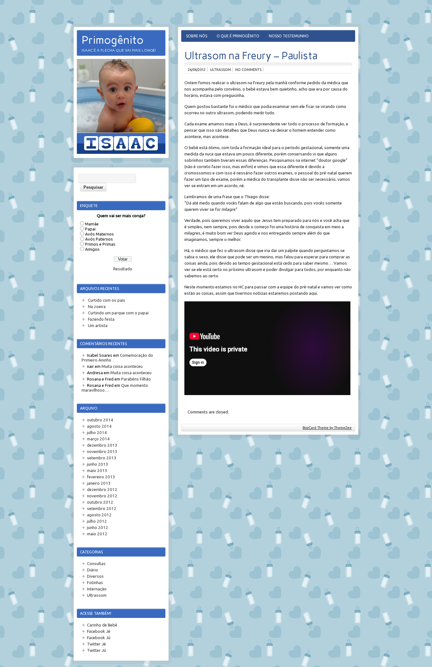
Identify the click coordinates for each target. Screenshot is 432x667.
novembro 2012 (102, 496)
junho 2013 (97, 464)
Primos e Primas (100, 244)
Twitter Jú (96, 650)
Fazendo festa (101, 319)
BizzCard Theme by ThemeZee (327, 428)
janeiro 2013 (99, 483)
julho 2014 (97, 432)
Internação (97, 589)
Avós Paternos (99, 239)
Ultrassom (220, 69)
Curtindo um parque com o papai (118, 313)
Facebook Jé (98, 631)
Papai (90, 229)
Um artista (98, 325)
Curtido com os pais (106, 300)
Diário (92, 570)
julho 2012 (97, 521)
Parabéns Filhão (136, 379)
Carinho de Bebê (102, 625)
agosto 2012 (99, 515)
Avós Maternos (99, 234)
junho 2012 (97, 527)
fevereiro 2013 (101, 477)
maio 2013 (97, 470)
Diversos (95, 576)
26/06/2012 (197, 69)
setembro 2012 (101, 508)
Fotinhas (95, 582)
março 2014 (98, 439)
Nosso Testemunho (289, 36)
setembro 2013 (101, 458)
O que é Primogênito (238, 36)
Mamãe (92, 224)
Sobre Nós (196, 36)
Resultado (122, 269)
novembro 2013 (102, 451)
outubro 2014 (100, 420)
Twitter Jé (96, 644)
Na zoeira (97, 306)
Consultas (96, 563)
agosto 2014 (99, 426)
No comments (248, 69)
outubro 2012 (100, 502)
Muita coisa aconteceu (122, 366)
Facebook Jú (98, 637)
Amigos (92, 249)
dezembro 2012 (102, 489)
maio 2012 (97, 534)
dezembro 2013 (102, 445)
